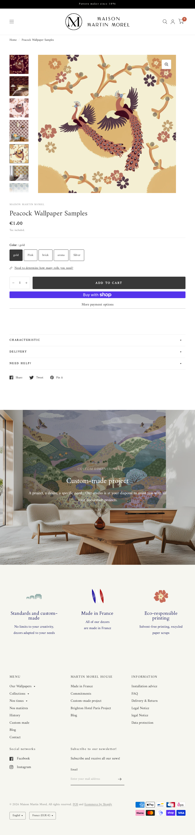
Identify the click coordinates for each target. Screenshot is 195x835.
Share (19, 377)
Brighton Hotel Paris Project (91, 708)
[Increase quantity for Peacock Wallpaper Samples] (26, 283)
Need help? (20, 363)
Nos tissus (17, 701)
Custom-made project (86, 701)
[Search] (165, 22)
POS (75, 804)
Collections (17, 694)
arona (61, 255)
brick (45, 255)
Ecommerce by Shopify (98, 804)
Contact (15, 737)
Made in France (82, 686)
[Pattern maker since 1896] (97, 4)
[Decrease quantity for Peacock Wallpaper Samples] (13, 283)
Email (74, 769)
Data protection (142, 723)
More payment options (97, 305)
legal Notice (140, 715)
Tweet (39, 377)
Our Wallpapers (20, 686)
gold (16, 255)
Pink (31, 255)
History (15, 715)
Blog (13, 730)
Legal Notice (140, 708)
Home (13, 40)
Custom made (19, 723)
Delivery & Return (145, 701)
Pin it (59, 377)
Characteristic (25, 340)
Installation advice (144, 686)
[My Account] (173, 22)
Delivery (18, 351)
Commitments (81, 694)
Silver (77, 255)
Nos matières (19, 708)
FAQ (135, 694)
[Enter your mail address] (119, 779)
